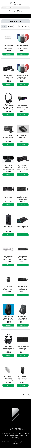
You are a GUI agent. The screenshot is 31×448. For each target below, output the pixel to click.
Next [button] (26, 26)
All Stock (10, 26)
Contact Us (15, 433)
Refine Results (15, 21)
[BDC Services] (15, 3)
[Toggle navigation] (2, 15)
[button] (23, 394)
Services (6, 435)
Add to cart (8, 54)
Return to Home (6, 433)
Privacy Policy (23, 435)
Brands (21, 433)
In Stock (4, 26)
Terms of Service (14, 435)
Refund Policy (15, 438)
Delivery (27, 433)
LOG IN (13, 11)
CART (20, 11)
